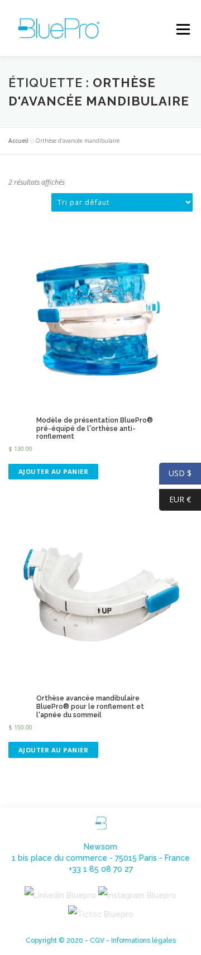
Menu (182, 29)
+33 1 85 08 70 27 (101, 869)
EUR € (175, 499)
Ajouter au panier (53, 471)
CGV (97, 940)
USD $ (175, 473)
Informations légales (143, 940)
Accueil (18, 141)
